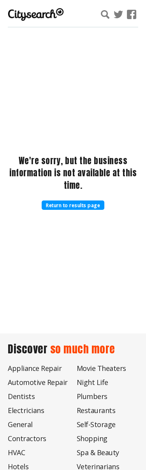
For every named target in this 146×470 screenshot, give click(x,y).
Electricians (26, 410)
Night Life (92, 382)
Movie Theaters (101, 368)
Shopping (92, 438)
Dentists (21, 396)
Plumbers (92, 396)
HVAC (16, 452)
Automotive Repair (38, 382)
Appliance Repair (35, 368)
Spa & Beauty (98, 452)
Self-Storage (96, 424)
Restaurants (96, 410)
